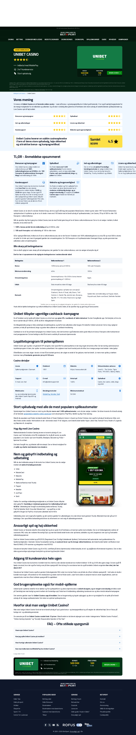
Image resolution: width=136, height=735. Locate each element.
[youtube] (53, 725)
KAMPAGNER (123, 39)
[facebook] (45, 725)
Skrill (58, 394)
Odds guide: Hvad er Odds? (80, 711)
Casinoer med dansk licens (51, 711)
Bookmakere (46, 705)
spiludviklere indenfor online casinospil (37, 414)
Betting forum (76, 699)
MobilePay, (47, 394)
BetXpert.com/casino (19, 93)
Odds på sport (18, 702)
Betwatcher (75, 702)
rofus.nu (32, 90)
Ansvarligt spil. (75, 731)
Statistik (74, 705)
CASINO (11, 39)
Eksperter (17, 708)
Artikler (16, 705)
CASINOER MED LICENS (33, 39)
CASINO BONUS (66, 39)
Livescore (74, 708)
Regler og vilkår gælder (40, 90)
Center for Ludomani (21, 714)
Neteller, (54, 394)
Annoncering (104, 705)
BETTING (19, 39)
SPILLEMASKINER (92, 39)
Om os (102, 702)
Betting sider (46, 699)
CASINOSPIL (79, 39)
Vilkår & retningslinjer (107, 708)
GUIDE (104, 39)
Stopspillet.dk (71, 28)
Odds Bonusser (47, 702)
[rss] (57, 725)
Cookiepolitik (104, 714)
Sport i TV (17, 711)
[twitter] (49, 725)
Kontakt (103, 699)
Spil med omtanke (63, 28)
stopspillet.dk (26, 90)
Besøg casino (114, 72)
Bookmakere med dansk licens (52, 708)
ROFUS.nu (77, 28)
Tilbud (44, 714)
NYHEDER (112, 39)
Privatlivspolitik (105, 711)
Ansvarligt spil (76, 714)
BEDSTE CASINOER (52, 39)
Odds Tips (17, 699)
